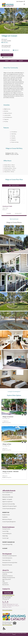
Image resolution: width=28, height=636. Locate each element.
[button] (14, 243)
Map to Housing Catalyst (7, 624)
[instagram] (5, 601)
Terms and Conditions (7, 610)
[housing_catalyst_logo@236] (8, 3)
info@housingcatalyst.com (8, 595)
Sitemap (14, 634)
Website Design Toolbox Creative (20, 633)
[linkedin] (7, 601)
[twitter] (2, 601)
